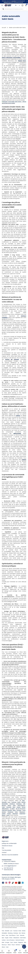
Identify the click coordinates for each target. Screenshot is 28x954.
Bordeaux (19, 804)
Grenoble (8, 807)
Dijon (14, 807)
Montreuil (15, 813)
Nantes (23, 802)
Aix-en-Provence (20, 808)
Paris (23, 800)
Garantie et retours (7, 845)
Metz (16, 812)
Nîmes (23, 807)
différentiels (17, 433)
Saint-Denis (23, 937)
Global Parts (22, 61)
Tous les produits (6, 850)
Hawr (14, 805)
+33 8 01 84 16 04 (8, 869)
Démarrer (2, 952)
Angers (18, 807)
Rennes (4, 805)
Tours (23, 810)
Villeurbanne (5, 808)
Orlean (4, 813)
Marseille (4, 802)
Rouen (9, 813)
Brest (14, 810)
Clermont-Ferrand (7, 810)
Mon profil (25, 952)
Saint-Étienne (21, 805)
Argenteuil (22, 813)
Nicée (18, 802)
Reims (9, 805)
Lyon (9, 802)
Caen (7, 815)
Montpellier (5, 804)
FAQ (3, 848)
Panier (14, 951)
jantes (18, 415)
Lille (24, 804)
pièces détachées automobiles (11, 57)
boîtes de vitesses (12, 359)
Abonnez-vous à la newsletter (10, 855)
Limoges (19, 810)
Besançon (22, 812)
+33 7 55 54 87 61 (8, 868)
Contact (4, 852)
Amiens (4, 812)
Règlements (5, 841)
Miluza (3, 815)
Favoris (20, 952)
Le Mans (12, 808)
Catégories (9, 952)
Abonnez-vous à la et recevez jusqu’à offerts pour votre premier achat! (13, 1)
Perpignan (10, 812)
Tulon (3, 807)
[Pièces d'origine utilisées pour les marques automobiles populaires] (14, 102)
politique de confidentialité (9, 843)
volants (24, 459)
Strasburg (12, 804)
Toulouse (13, 802)
